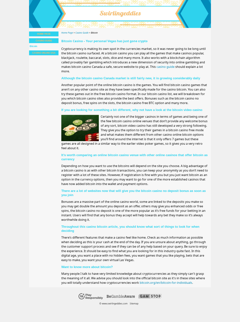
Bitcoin (33, 46)
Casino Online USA (44, 53)
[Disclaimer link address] (121, 297)
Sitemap (134, 303)
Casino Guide (44, 40)
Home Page (44, 34)
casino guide (166, 67)
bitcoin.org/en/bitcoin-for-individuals (166, 283)
